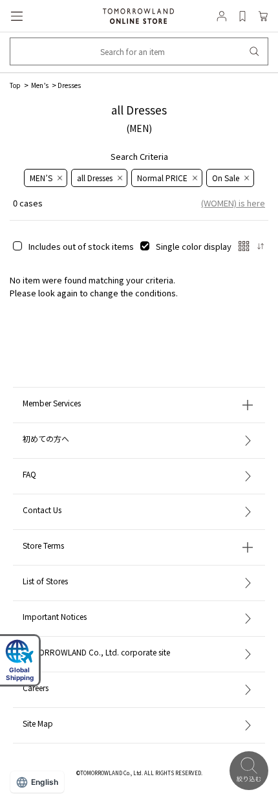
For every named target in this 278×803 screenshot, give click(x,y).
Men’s (39, 85)
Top (15, 85)
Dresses (69, 85)
